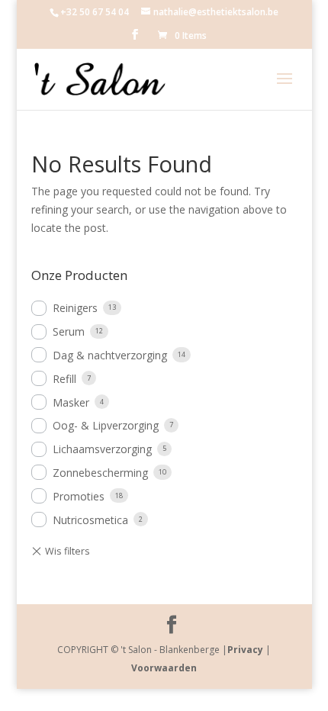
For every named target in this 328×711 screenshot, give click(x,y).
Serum (69, 331)
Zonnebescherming (100, 472)
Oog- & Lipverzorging (106, 425)
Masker (71, 402)
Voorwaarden (164, 667)
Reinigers (75, 308)
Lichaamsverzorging (102, 449)
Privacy (245, 649)
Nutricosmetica (90, 520)
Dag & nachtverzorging (110, 355)
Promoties (79, 496)
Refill (64, 379)
